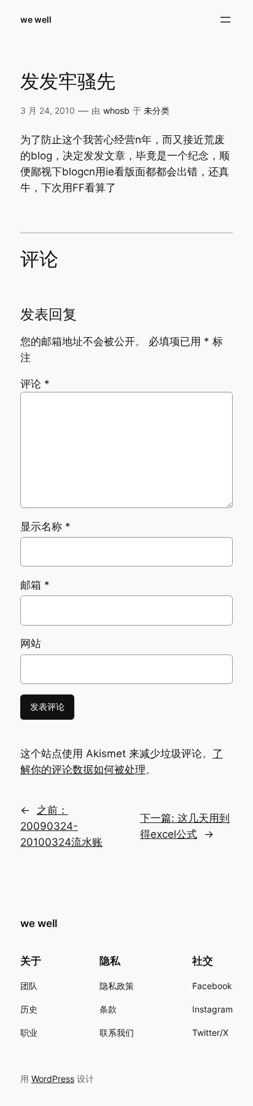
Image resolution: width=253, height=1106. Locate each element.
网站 (30, 643)
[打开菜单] (225, 19)
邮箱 (35, 585)
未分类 (156, 110)
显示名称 (45, 526)
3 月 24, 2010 (47, 110)
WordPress (52, 1078)
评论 (35, 384)
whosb (116, 110)
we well (36, 19)
